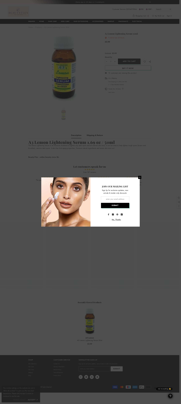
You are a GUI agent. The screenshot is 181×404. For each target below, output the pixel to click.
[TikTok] (122, 214)
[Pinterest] (117, 214)
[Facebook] (108, 214)
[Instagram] (113, 214)
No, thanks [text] (116, 220)
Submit (115, 205)
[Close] (139, 177)
